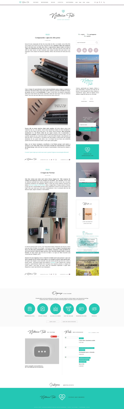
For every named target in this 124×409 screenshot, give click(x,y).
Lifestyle (60, 2)
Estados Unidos (84, 359)
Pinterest (99, 2)
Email (56, 159)
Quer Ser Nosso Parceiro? (69, 321)
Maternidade (44, 2)
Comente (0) (64, 159)
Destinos (35, 2)
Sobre (76, 2)
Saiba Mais (84, 101)
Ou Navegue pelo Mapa (87, 184)
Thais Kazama (74, 407)
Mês (98, 332)
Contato (87, 2)
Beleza (53, 2)
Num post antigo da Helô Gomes (37, 185)
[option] (87, 216)
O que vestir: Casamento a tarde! (87, 340)
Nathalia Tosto (32, 159)
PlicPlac (88, 407)
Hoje (89, 332)
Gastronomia (69, 2)
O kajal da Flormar (48, 173)
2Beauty (53, 262)
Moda (81, 338)
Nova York (82, 361)
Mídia (84, 2)
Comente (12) (64, 274)
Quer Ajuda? (53, 321)
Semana (94, 332)
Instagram (95, 2)
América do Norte (84, 357)
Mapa (80, 2)
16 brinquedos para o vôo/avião (86, 352)
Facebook (101, 2)
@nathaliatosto (68, 385)
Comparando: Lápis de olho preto (47, 38)
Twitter (51, 159)
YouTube (97, 2)
